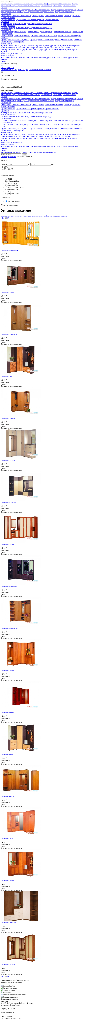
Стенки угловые (38, 16)
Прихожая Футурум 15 (9, 502)
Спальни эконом (7, 36)
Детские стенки (7, 32)
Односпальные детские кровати (20, 48)
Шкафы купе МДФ (8, 28)
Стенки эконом (25, 16)
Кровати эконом (7, 46)
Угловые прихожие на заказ (56, 216)
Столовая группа (66, 57)
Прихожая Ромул (7, 292)
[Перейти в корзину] (9, 64)
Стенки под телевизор (72, 16)
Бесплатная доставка (18, 152)
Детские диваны (33, 32)
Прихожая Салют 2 (8, 670)
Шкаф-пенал (57, 6)
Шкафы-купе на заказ (42, 10)
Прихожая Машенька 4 (9, 250)
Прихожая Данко (7, 544)
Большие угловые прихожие (11, 216)
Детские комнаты (19, 32)
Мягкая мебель (6, 44)
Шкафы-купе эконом (9, 10)
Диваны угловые (67, 40)
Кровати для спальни (22, 46)
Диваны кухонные (34, 24)
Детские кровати (46, 32)
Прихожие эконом (23, 20)
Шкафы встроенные (51, 4)
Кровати (4, 52)
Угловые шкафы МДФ (43, 28)
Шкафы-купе (6, 14)
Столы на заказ (23, 57)
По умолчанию (13, 201)
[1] (3, 218)
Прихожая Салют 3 (8, 880)
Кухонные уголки (19, 24)
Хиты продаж (23, 70)
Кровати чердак (71, 50)
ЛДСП (10, 192)
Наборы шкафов (34, 6)
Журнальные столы (52, 57)
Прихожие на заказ (52, 20)
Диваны (57, 40)
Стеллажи (16, 16)
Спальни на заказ (50, 36)
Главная (4, 70)
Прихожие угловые (37, 20)
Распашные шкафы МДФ (25, 28)
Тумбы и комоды (7, 56)
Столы (3, 61)
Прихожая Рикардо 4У (9, 334)
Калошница (17, 54)
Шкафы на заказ (65, 4)
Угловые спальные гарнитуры (69, 36)
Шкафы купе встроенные (26, 12)
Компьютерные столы (9, 57)
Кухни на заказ (46, 24)
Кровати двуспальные (51, 46)
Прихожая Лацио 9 (8, 964)
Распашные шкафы (21, 4)
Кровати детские (38, 48)
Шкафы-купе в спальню (45, 12)
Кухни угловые (6, 24)
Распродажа (5, 152)
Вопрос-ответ (31, 152)
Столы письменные (37, 57)
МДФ (10, 179)
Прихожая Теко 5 (7, 796)
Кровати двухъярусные (41, 50)
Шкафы (4, 8)
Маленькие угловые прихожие (34, 216)
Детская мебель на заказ (62, 32)
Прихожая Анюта (7, 712)
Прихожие (5, 22)
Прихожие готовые (8, 20)
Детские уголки (77, 32)
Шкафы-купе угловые (25, 10)
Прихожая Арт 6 (7, 754)
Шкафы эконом (46, 6)
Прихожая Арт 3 (7, 376)
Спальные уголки (37, 36)
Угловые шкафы (7, 4)
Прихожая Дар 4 (7, 838)
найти (24, 154)
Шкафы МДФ (6, 30)
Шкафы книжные (69, 6)
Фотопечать (12, 183)
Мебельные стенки (8, 18)
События (47, 70)
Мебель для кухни (8, 26)
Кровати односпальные (54, 48)
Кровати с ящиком (57, 50)
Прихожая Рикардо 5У (9, 628)
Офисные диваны (36, 40)
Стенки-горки (6, 16)
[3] (8, 218)
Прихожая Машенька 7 (9, 586)
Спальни (4, 38)
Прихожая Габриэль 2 (9, 922)
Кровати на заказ (66, 46)
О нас (15, 70)
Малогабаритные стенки (54, 16)
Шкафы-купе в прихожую (64, 12)
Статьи (10, 70)
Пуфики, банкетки (8, 40)
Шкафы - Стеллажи (35, 4)
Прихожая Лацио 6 (8, 460)
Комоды (9, 54)
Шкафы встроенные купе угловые (63, 10)
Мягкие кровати (36, 46)
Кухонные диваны (22, 40)
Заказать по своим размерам (11, 260)
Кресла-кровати (18, 42)
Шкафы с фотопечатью (19, 6)
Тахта (45, 40)
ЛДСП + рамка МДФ (16, 187)
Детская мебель (7, 34)
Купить (3, 258)
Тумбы (3, 54)
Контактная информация (46, 152)
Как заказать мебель (36, 70)
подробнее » (5, 256)
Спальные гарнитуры (22, 36)
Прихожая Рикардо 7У (9, 418)
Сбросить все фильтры (9, 205)
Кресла (51, 40)
